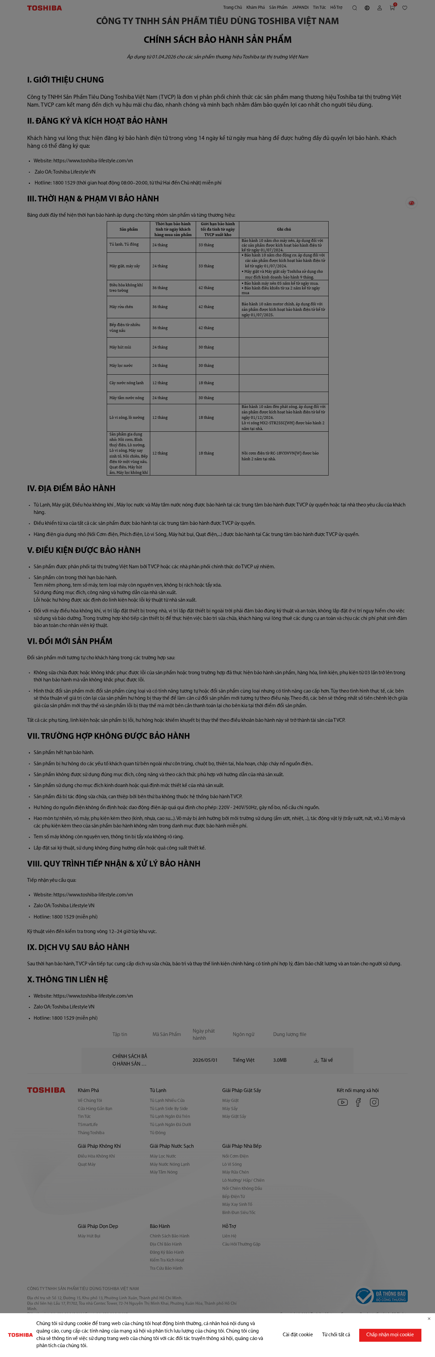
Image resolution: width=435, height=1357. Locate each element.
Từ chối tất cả (336, 1335)
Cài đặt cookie (298, 1335)
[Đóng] (429, 1319)
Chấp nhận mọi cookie (390, 1335)
